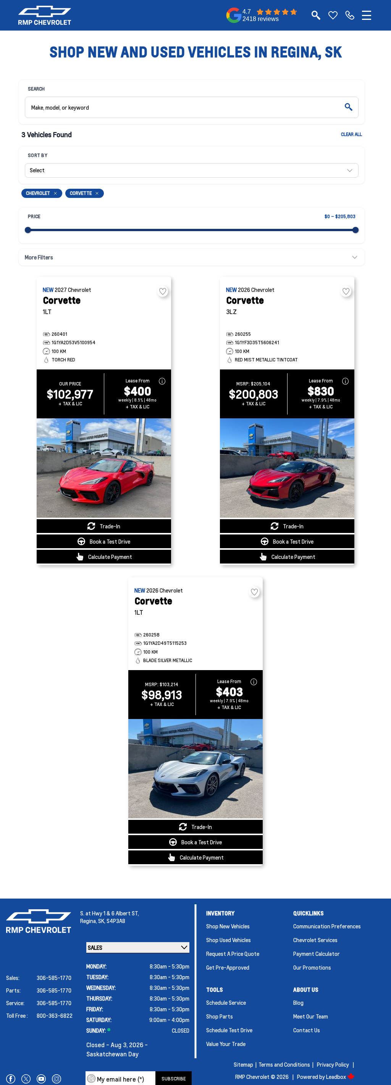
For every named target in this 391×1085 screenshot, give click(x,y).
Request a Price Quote (232, 953)
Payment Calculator (316, 953)
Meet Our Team (310, 1016)
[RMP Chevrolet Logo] (44, 15)
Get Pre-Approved (227, 967)
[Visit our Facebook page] (10, 1078)
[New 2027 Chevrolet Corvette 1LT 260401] (104, 468)
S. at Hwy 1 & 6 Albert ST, (109, 913)
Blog (298, 1002)
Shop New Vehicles (228, 926)
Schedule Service (226, 1002)
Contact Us (306, 1030)
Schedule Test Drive (229, 1030)
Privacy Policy (333, 1064)
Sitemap (243, 1064)
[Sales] (349, 15)
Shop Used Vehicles (228, 939)
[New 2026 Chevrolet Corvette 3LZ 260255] (287, 468)
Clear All (351, 134)
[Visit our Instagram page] (56, 1078)
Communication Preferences (327, 926)
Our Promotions (312, 967)
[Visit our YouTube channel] (41, 1078)
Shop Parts (219, 1016)
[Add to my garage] (162, 291)
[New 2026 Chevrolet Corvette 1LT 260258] (195, 768)
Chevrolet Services (315, 939)
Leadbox (336, 1076)
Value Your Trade (226, 1043)
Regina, (89, 920)
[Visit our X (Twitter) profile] (26, 1078)
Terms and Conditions (284, 1064)
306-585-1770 (54, 977)
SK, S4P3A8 (111, 920)
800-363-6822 (55, 1015)
